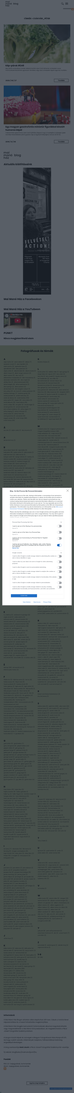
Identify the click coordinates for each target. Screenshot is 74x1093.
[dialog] (37, 546)
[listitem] (37, 522)
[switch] (59, 526)
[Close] (68, 491)
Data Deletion (27, 602)
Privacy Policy (47, 602)
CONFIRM (24, 595)
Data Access (37, 602)
